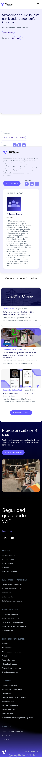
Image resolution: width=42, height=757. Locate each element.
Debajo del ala (7, 597)
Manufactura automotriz (11, 652)
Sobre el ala (6, 593)
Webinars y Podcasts (10, 706)
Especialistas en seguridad (12, 622)
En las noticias (7, 714)
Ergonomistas (7, 630)
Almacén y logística (9, 664)
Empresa (5, 739)
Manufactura (7, 648)
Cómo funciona (8, 559)
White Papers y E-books (11, 710)
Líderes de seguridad (10, 614)
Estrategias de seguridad (12, 689)
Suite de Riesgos (8, 555)
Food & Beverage (8, 660)
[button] (38, 4)
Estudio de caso (8, 702)
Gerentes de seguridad (11, 618)
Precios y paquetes (9, 571)
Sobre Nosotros (12, 183)
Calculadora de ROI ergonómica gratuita (17, 718)
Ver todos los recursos (21, 413)
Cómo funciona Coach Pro (12, 589)
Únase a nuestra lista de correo (14, 698)
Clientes (5, 567)
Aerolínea (5, 644)
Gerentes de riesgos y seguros (14, 626)
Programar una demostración (13, 731)
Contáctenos (7, 735)
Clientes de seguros (10, 672)
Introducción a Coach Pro (12, 585)
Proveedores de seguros (11, 668)
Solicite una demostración (12, 601)
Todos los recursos (9, 685)
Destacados (7, 694)
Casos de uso (7, 563)
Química (5, 656)
